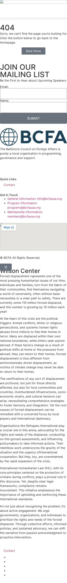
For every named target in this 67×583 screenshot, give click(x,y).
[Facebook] (4, 167)
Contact (9, 185)
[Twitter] (15, 167)
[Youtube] (25, 167)
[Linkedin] (35, 167)
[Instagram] (55, 167)
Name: (4, 100)
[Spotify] (45, 167)
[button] (33, 19)
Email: (4, 86)
